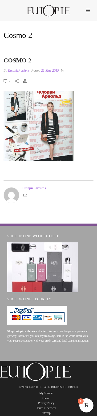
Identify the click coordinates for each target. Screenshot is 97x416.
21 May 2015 (50, 70)
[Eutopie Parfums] (48, 10)
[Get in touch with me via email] (25, 196)
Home (28, 47)
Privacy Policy (46, 403)
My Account (46, 393)
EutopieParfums (18, 70)
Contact (46, 398)
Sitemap (46, 413)
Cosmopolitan (46, 47)
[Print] (27, 80)
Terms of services (46, 408)
